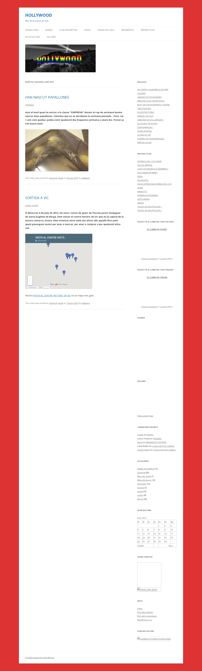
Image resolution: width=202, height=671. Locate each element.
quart (60, 178)
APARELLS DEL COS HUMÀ (149, 161)
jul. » (171, 545)
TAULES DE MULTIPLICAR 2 (149, 210)
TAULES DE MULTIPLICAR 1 (149, 206)
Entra (139, 608)
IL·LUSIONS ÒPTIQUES (147, 123)
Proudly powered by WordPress (39, 657)
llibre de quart (144, 476)
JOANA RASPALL (144, 131)
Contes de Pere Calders (163, 446)
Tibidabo (157, 438)
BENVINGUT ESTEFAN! (156, 442)
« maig (140, 545)
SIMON (140, 202)
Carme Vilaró (143, 449)
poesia (140, 487)
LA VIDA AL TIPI (144, 134)
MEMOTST (142, 191)
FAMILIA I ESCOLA (145, 116)
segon (140, 495)
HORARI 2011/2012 (106, 30)
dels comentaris (147, 616)
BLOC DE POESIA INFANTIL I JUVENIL (153, 104)
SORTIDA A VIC (37, 197)
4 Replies (29, 104)
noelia (140, 434)
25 (138, 541)
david (140, 442)
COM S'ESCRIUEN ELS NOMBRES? (152, 168)
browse (163, 259)
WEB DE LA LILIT (144, 142)
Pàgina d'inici (32, 30)
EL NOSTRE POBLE (145, 112)
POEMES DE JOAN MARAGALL (150, 138)
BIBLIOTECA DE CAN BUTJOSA (150, 100)
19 (143, 537)
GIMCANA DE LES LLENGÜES (150, 119)
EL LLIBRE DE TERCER (157, 277)
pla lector (141, 483)
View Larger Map (145, 415)
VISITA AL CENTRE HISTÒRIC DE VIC (52, 295)
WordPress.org (144, 619)
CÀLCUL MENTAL (144, 165)
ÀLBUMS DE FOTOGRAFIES (149, 97)
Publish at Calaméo (149, 259)
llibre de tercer (144, 480)
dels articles (145, 612)
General (53, 178)
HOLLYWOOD (38, 15)
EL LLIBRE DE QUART (157, 229)
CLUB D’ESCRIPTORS (68, 30)
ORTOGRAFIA (143, 199)
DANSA (87, 30)
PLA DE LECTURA (32, 37)
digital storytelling (145, 468)
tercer (140, 499)
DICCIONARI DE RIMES (147, 172)
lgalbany (86, 178)
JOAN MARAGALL (145, 127)
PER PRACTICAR (147, 30)
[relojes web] (149, 585)
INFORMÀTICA (127, 30)
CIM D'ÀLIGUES (144, 108)
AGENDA (49, 30)
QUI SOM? (51, 37)
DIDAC (140, 176)
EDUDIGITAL (143, 180)
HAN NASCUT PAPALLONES (47, 97)
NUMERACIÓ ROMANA (147, 195)
